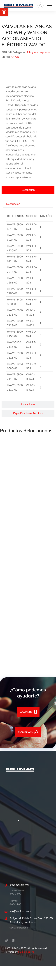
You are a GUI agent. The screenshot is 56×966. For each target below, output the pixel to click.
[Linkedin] (13, 940)
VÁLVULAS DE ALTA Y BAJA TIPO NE (22, 607)
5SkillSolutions (26, 951)
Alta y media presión (38, 52)
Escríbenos (25, 732)
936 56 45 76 (19, 885)
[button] (4, 12)
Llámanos (26, 711)
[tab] (28, 190)
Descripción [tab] (13, 203)
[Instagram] (6, 940)
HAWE (14, 56)
